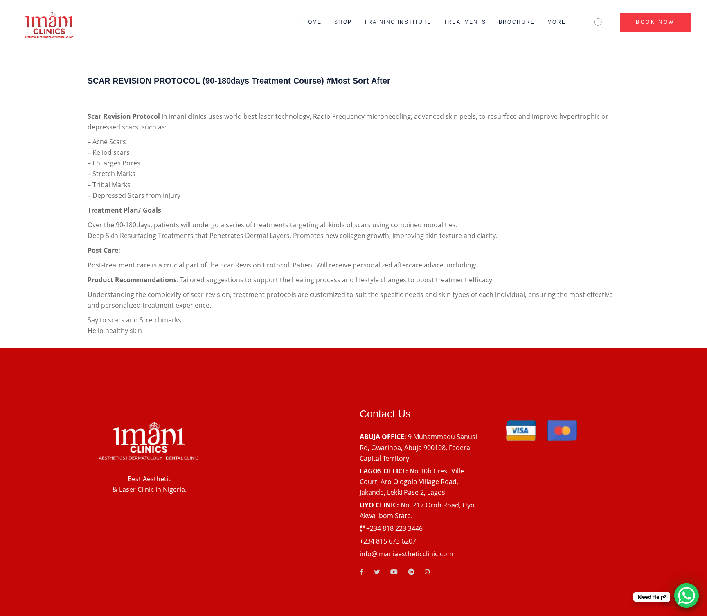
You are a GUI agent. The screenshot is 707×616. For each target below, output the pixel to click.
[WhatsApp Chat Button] (686, 595)
